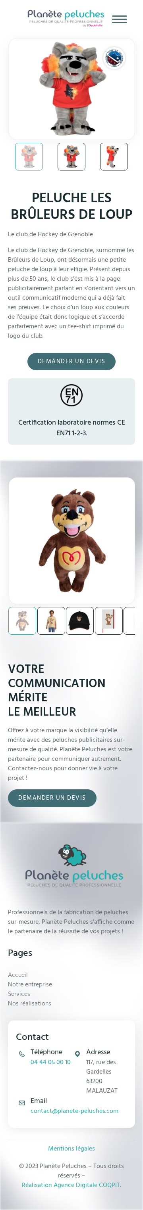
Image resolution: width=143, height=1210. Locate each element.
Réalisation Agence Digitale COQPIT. (71, 1185)
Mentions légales (71, 1149)
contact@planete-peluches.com (74, 1111)
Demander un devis (72, 361)
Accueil (18, 975)
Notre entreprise (30, 985)
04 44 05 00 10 (51, 1062)
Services (19, 994)
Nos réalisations (29, 1004)
